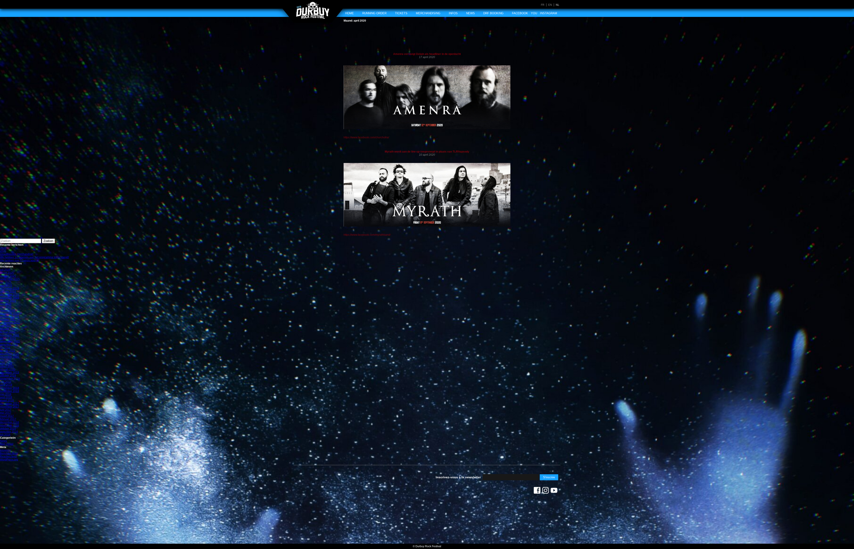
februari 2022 (8, 328)
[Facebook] (537, 491)
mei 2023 (5, 307)
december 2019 (9, 372)
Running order (374, 13)
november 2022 (9, 316)
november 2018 (9, 391)
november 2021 (9, 335)
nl (557, 4)
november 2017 (9, 406)
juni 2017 (5, 409)
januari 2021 (7, 350)
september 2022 (10, 322)
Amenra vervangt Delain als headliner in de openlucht (427, 54)
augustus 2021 (9, 344)
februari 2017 (8, 419)
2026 (3, 247)
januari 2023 (7, 310)
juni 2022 (5, 325)
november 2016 (9, 425)
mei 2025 (5, 282)
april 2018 (6, 397)
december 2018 (9, 388)
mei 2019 (5, 381)
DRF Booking (493, 13)
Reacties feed (8, 456)
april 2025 (6, 285)
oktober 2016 (8, 428)
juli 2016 (5, 434)
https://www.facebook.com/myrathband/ (367, 234)
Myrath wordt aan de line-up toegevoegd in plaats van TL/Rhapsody (427, 151)
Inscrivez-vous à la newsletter (458, 477)
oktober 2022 (8, 319)
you (534, 13)
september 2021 (10, 341)
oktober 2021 (8, 338)
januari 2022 (7, 332)
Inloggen (5, 450)
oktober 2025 (8, 276)
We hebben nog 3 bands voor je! (19, 260)
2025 (3, 251)
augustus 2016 (9, 431)
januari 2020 (7, 369)
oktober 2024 (8, 291)
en (550, 4)
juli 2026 (5, 269)
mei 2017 (5, 412)
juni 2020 (5, 360)
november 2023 (9, 297)
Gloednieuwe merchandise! (16, 254)
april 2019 (6, 384)
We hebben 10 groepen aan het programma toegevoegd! (34, 257)
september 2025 (10, 279)
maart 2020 (7, 366)
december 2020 (9, 353)
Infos (453, 13)
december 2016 (9, 422)
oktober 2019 (8, 375)
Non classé (7, 444)
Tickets (401, 13)
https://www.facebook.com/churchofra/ (366, 137)
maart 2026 (7, 272)
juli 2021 (5, 347)
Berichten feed (9, 453)
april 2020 (6, 363)
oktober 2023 (8, 300)
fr (542, 4)
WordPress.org (9, 459)
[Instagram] (545, 491)
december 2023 (9, 294)
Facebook (520, 13)
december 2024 (9, 288)
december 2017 (9, 403)
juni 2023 (5, 304)
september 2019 (10, 378)
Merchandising (428, 13)
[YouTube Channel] (554, 491)
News (470, 13)
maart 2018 (7, 400)
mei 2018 (5, 394)
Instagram (548, 13)
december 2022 (9, 313)
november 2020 (9, 356)
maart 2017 (7, 416)
